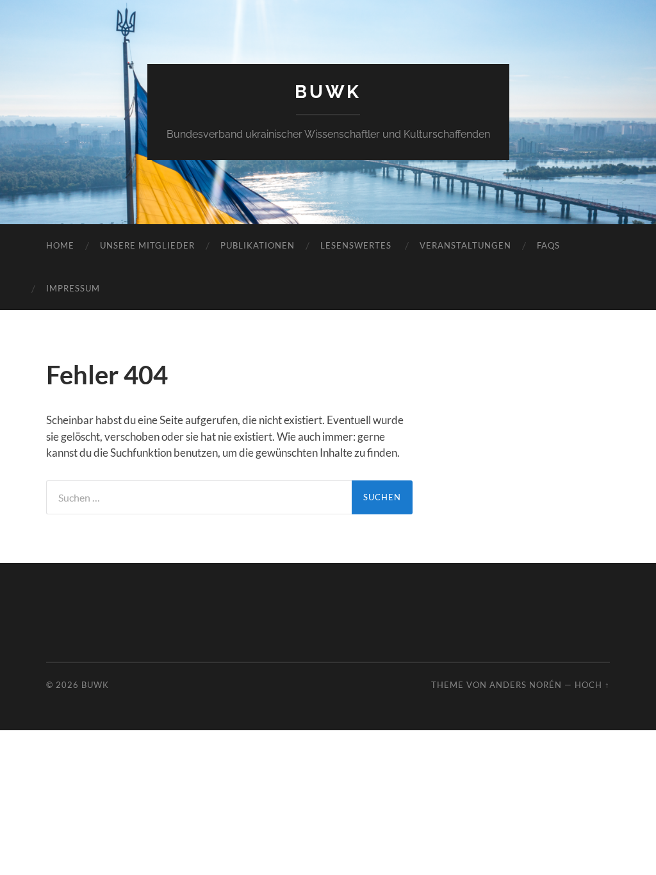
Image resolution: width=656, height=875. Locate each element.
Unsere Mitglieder (147, 245)
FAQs (548, 245)
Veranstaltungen (465, 245)
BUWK (328, 91)
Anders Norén (525, 685)
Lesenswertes (357, 245)
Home (60, 245)
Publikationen (257, 245)
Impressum (73, 288)
